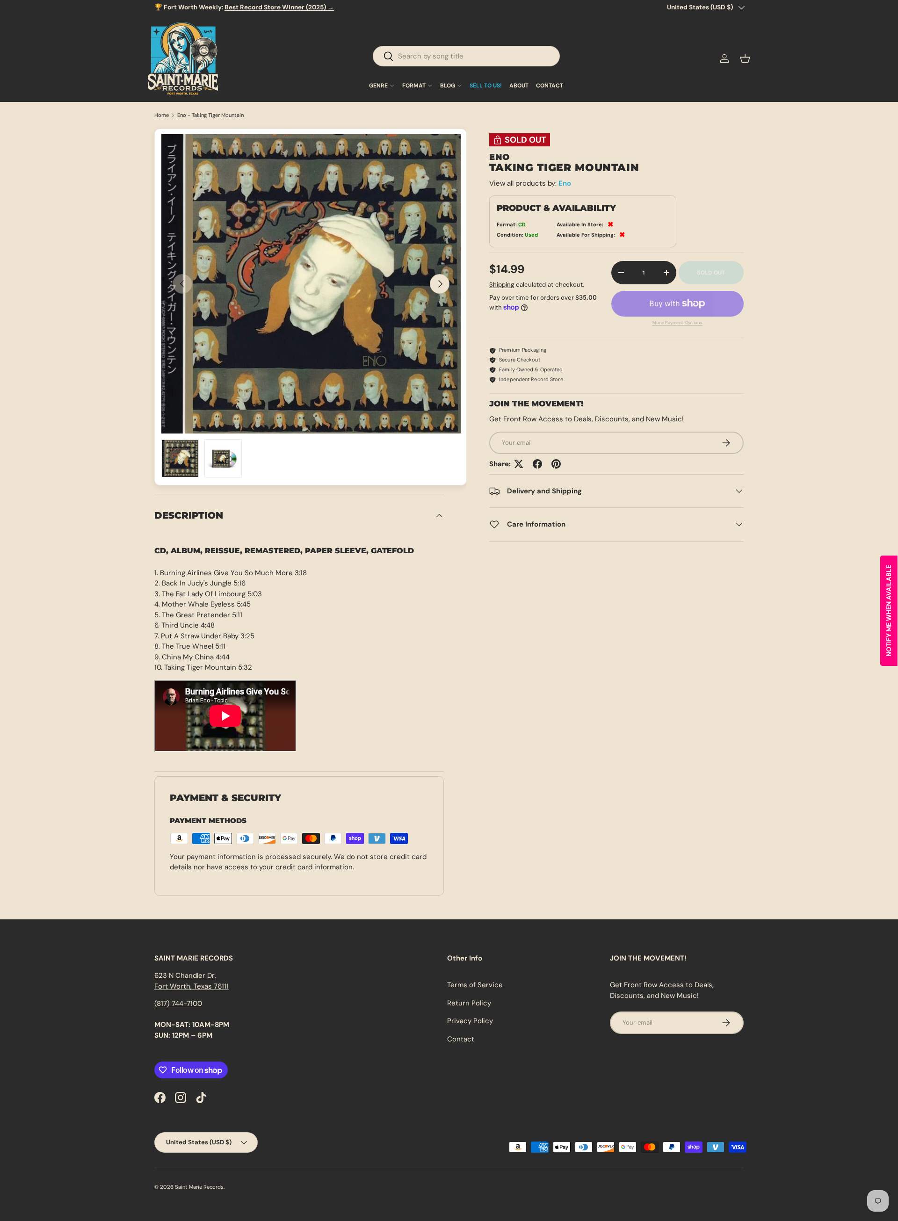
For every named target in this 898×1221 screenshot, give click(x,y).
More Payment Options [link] (677, 322)
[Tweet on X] (518, 464)
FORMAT (414, 85)
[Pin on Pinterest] (556, 464)
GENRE (378, 85)
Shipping (501, 285)
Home (161, 115)
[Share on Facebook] (537, 464)
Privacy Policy (470, 1021)
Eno (564, 183)
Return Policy (469, 1003)
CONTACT (549, 85)
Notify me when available (888, 611)
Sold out (711, 272)
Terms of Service (475, 985)
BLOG (447, 85)
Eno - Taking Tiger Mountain (210, 115)
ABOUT (519, 85)
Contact (460, 1039)
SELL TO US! (486, 85)
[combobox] (466, 56)
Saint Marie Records (199, 1187)
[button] (745, 58)
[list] (311, 283)
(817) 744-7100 (178, 1003)
